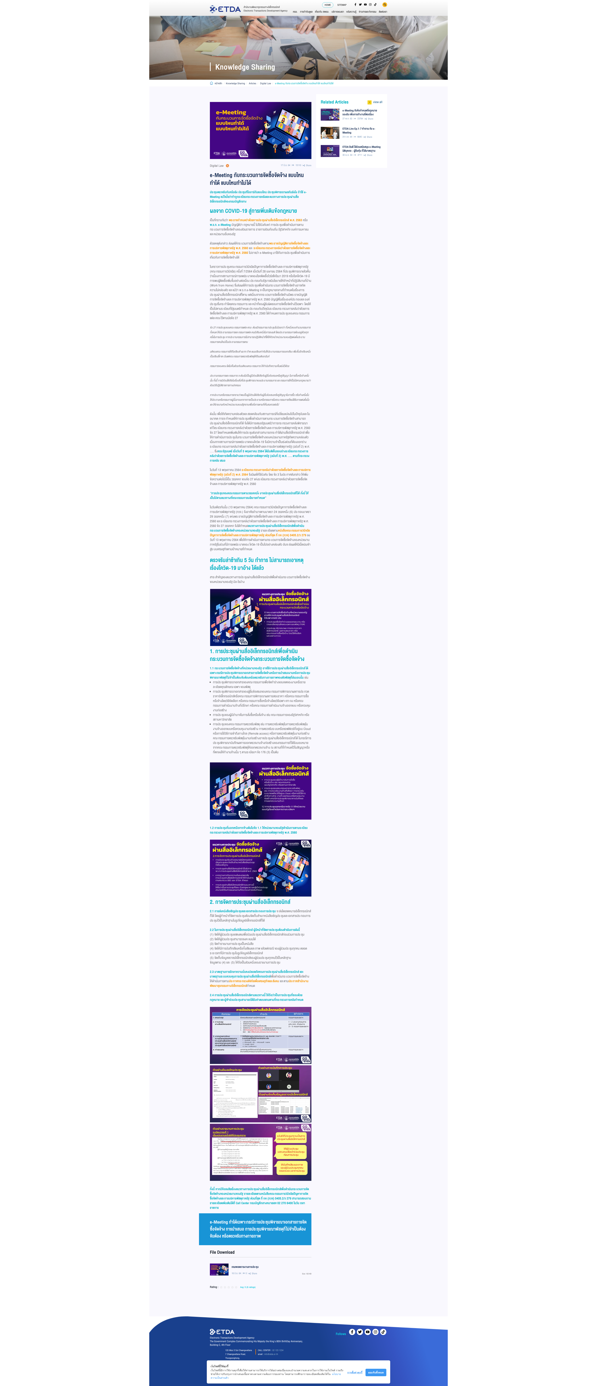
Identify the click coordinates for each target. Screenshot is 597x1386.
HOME (328, 5)
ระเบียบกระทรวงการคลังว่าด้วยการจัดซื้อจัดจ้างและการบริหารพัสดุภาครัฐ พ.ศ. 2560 (260, 250)
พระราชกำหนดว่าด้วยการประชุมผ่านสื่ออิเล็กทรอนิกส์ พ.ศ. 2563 (265, 220)
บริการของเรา (338, 12)
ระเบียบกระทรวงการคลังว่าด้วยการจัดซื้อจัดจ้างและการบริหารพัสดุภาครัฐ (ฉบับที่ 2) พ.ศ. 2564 (260, 472)
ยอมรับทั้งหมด (376, 1372)
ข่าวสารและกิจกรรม (367, 12)
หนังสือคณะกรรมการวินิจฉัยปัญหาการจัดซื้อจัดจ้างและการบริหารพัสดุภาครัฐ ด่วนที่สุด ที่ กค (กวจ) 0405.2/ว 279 (260, 533)
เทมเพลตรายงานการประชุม (245, 1267)
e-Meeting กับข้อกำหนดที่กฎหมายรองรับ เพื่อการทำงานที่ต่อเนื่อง (359, 112)
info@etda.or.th (271, 1354)
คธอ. (295, 12)
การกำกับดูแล (306, 12)
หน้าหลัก (218, 83)
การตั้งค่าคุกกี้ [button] (354, 1372)
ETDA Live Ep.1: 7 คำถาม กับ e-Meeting (358, 130)
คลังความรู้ (351, 12)
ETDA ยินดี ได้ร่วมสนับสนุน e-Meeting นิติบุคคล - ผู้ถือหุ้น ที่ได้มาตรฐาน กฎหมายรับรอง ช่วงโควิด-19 (361, 148)
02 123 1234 (277, 1350)
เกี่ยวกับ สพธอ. (322, 12)
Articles (252, 83)
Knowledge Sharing (235, 83)
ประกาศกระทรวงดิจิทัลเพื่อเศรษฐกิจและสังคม (254, 981)
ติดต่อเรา (383, 12)
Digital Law (265, 83)
